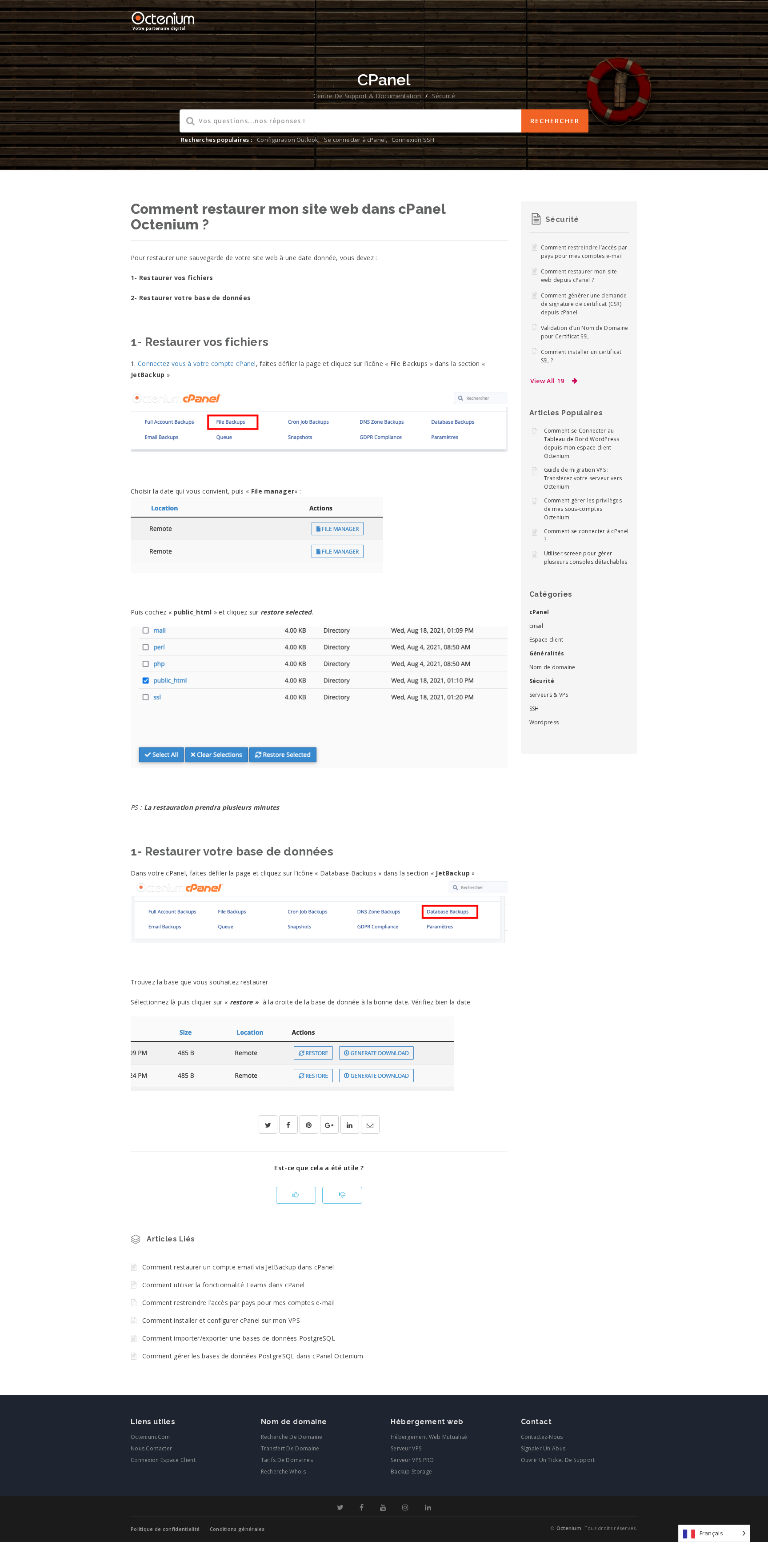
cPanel (539, 612)
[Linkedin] (428, 1507)
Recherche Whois (283, 1471)
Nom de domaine (552, 667)
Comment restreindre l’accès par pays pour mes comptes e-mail (238, 1302)
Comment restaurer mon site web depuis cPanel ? (579, 276)
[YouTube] (383, 1507)
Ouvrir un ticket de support (558, 1460)
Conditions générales (237, 1529)
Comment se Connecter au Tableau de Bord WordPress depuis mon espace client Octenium (582, 443)
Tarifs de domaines (287, 1460)
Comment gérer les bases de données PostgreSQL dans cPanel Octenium (253, 1356)
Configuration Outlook (287, 140)
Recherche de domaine (292, 1437)
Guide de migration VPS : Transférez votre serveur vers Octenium (583, 478)
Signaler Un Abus (543, 1448)
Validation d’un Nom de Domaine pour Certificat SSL (584, 332)
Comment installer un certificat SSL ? (581, 356)
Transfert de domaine (290, 1448)
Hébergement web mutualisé (429, 1437)
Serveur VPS (406, 1448)
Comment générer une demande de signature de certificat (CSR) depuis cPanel (584, 304)
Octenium (568, 1528)
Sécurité (443, 96)
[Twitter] (340, 1507)
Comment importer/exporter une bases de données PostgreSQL (238, 1338)
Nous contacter (151, 1448)
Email (536, 626)
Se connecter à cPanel (355, 140)
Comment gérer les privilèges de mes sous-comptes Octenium (583, 509)
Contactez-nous (542, 1437)
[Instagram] (405, 1507)
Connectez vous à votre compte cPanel (197, 363)
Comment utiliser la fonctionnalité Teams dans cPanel (223, 1285)
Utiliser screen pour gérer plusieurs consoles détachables (586, 558)
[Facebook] (361, 1507)
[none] (714, 1533)
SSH (534, 708)
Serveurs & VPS (548, 695)
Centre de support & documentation (367, 96)
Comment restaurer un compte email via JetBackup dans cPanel (238, 1267)
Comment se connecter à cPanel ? (586, 535)
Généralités (546, 653)
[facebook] (288, 1125)
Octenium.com (150, 1437)
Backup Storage (411, 1471)
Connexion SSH (413, 140)
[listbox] (714, 1533)
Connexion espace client (163, 1460)
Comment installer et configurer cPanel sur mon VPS (221, 1320)
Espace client (546, 639)
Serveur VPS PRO (412, 1460)
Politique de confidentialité (165, 1529)
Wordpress (544, 722)
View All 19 (547, 381)
